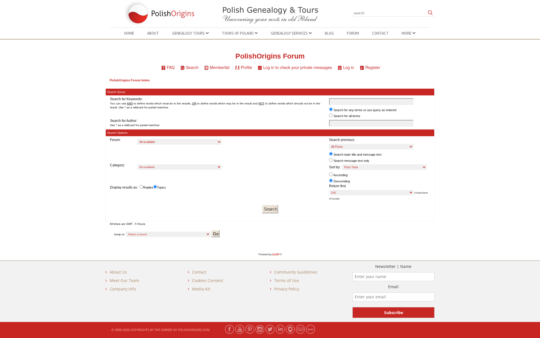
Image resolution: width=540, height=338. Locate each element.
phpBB (275, 254)
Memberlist (220, 67)
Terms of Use (286, 280)
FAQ (171, 67)
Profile (246, 67)
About (153, 33)
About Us (118, 272)
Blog (329, 33)
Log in (348, 67)
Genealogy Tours (189, 33)
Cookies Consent (207, 280)
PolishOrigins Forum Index (130, 80)
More (407, 33)
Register (372, 67)
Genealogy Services (290, 33)
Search (192, 67)
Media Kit (201, 289)
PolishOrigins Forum (270, 56)
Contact (380, 33)
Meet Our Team (124, 280)
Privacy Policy (286, 289)
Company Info (123, 289)
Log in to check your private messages (297, 67)
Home (129, 33)
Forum (353, 33)
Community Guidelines (295, 272)
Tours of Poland (238, 33)
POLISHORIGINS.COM (194, 330)
